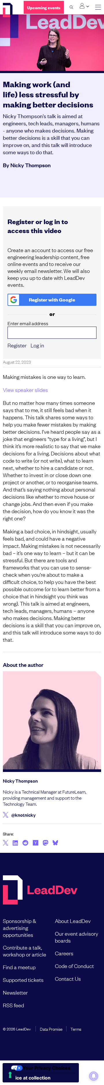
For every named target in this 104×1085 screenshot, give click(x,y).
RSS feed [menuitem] (13, 1005)
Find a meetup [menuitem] (19, 966)
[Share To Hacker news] (35, 843)
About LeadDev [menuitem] (73, 920)
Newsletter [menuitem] (15, 992)
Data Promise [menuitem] (51, 1029)
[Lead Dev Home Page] (40, 890)
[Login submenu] (84, 6)
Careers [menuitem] (64, 953)
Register (17, 345)
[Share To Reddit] (25, 843)
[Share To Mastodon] (45, 843)
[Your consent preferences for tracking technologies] (10, 1074)
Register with (52, 299)
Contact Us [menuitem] (68, 978)
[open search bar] (71, 7)
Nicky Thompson (30, 165)
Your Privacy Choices (46, 1068)
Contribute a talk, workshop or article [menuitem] (24, 951)
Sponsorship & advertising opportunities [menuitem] (19, 927)
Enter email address (28, 323)
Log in (37, 345)
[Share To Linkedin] (15, 843)
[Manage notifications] (93, 1076)
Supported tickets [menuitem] (23, 979)
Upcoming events (43, 7)
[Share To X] (5, 843)
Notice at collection (29, 1078)
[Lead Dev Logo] (9, 10)
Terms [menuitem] (75, 1029)
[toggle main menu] (98, 7)
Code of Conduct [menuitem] (74, 965)
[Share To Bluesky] (55, 843)
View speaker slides (25, 389)
